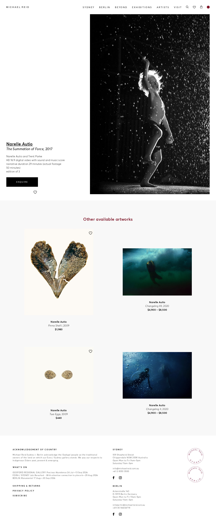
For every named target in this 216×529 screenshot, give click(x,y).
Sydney (89, 7)
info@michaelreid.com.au (126, 468)
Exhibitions (142, 7)
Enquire (22, 182)
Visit (178, 7)
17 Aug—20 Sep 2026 (34, 478)
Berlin (104, 7)
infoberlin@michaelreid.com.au (129, 505)
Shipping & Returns (26, 486)
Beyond (121, 7)
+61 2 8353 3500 (121, 471)
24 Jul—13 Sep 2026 (50, 472)
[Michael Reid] (36, 7)
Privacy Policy (24, 491)
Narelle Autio (19, 143)
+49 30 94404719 (121, 508)
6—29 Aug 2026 (55, 475)
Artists (163, 7)
